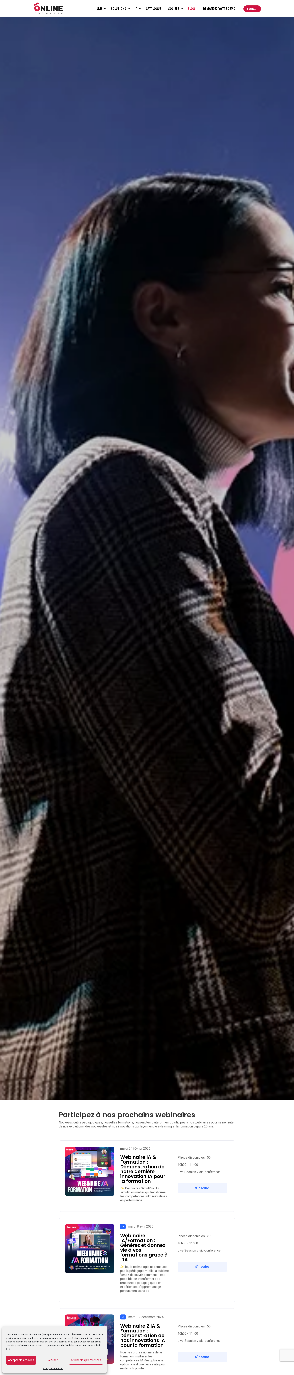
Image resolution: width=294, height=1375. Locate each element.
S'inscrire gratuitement (199, 1189)
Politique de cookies (53, 1368)
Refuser (52, 1360)
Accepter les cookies (21, 1360)
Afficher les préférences (86, 1360)
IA (123, 1226)
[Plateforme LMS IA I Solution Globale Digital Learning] (48, 8)
